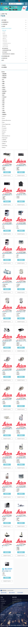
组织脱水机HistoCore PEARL (7, 487)
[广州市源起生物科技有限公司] (4, 4)
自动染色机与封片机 (7, 43)
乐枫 (3, 99)
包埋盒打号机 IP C (20, 545)
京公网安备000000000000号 (21, 625)
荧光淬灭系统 (5, 46)
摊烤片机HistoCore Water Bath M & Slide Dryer (21, 341)
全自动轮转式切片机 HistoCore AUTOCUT (21, 370)
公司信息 (11, 614)
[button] (2, 8)
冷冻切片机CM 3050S (21, 282)
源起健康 (4, 73)
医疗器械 (4, 20)
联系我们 (7, 172)
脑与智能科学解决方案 (16, 601)
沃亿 (3, 108)
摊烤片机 (4, 38)
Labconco (4, 130)
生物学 (3, 26)
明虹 (3, 104)
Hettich (3, 147)
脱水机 (4, 33)
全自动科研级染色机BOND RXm (21, 224)
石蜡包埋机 (5, 35)
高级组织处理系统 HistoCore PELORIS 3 (21, 428)
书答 (3, 106)
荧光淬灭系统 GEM (6, 571)
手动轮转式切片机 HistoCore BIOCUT (21, 399)
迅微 (3, 110)
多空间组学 (4, 52)
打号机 (4, 32)
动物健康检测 (5, 22)
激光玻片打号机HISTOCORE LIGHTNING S (7, 516)
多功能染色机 (5, 45)
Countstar (4, 128)
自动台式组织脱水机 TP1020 (21, 487)
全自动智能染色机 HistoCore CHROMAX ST (21, 165)
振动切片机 (5, 40)
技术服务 (3, 614)
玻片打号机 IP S (5, 545)
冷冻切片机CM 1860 (20, 311)
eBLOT (3, 116)
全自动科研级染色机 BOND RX (7, 224)
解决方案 (14, 597)
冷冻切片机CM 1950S (7, 311)
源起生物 (4, 75)
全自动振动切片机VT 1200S (7, 341)
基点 (3, 95)
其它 (3, 60)
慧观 (3, 100)
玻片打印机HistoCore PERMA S (21, 516)
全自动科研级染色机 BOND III (7, 253)
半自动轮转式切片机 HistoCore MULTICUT (7, 399)
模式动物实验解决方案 (16, 599)
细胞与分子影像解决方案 (17, 603)
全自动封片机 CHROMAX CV (21, 194)
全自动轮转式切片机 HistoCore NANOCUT (7, 370)
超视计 (3, 87)
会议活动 (10, 618)
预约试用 (2, 618)
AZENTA (4, 139)
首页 (3, 13)
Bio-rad (4, 126)
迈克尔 (3, 89)
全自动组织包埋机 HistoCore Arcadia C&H (7, 428)
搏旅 (3, 83)
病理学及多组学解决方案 (17, 605)
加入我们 (18, 617)
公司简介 (10, 617)
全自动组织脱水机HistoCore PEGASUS (21, 458)
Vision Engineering (6, 124)
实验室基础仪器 (5, 56)
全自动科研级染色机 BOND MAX (21, 253)
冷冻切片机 (5, 41)
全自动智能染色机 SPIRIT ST (7, 194)
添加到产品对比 (7, 175)
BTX (3, 133)
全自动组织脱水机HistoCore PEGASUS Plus (7, 458)
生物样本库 (4, 58)
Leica (3, 118)
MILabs (4, 143)
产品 (6, 13)
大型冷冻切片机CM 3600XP (7, 282)
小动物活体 (4, 24)
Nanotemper (4, 137)
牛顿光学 (4, 97)
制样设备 (4, 30)
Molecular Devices (6, 135)
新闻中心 (10, 620)
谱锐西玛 (4, 114)
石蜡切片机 (5, 37)
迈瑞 (3, 102)
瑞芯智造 (4, 91)
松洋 (3, 85)
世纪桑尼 (4, 77)
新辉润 (3, 112)
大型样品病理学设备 (6, 50)
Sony (3, 122)
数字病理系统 (5, 48)
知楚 (3, 81)
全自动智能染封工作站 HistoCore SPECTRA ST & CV (7, 165)
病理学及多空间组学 (6, 28)
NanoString (4, 145)
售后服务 (2, 620)
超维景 (3, 93)
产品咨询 (2, 617)
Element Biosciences (6, 120)
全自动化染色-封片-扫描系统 (8, 53)
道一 (3, 79)
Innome (4, 132)
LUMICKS (4, 141)
